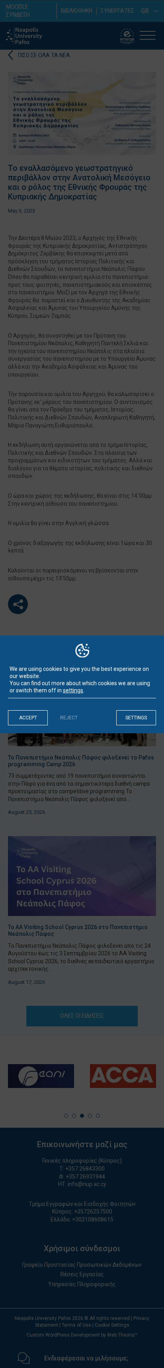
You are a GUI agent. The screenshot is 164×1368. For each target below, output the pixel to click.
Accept (28, 718)
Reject (69, 718)
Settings (136, 718)
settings (73, 690)
